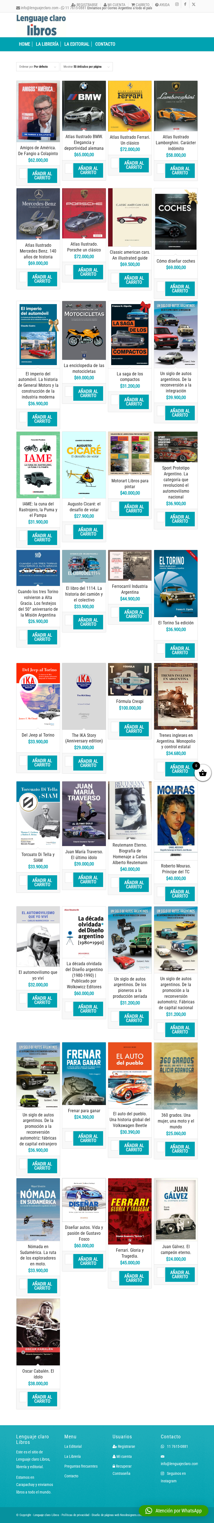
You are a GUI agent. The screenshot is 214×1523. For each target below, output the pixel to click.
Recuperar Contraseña (122, 1470)
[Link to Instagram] (177, 4)
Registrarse (87, 5)
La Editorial (73, 1446)
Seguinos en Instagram (173, 1477)
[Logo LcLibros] (41, 25)
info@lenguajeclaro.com (39, 8)
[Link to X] (193, 4)
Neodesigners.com (131, 1515)
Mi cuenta (116, 5)
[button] (173, 1510)
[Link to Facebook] (185, 4)
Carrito (142, 5)
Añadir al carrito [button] (42, 175)
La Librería (72, 1456)
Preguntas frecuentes (81, 1466)
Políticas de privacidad (75, 1515)
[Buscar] (195, 44)
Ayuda (164, 5)
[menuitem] (85, 5)
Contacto (71, 1476)
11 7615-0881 (177, 1446)
